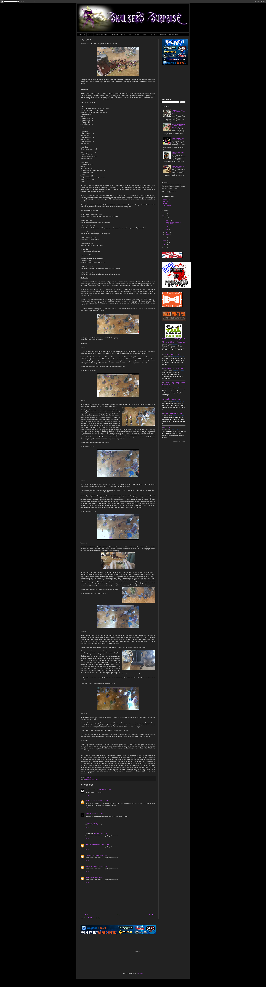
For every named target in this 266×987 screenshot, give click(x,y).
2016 (165, 216)
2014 (165, 240)
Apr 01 (168, 226)
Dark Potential (167, 205)
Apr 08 (168, 220)
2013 (165, 242)
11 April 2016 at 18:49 (102, 801)
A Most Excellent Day (171, 354)
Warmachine (166, 199)
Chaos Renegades (134, 34)
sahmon (88, 866)
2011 (165, 247)
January (167, 234)
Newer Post (84, 915)
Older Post (152, 915)
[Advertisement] (175, 82)
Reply (87, 795)
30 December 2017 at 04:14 (99, 866)
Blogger (140, 973)
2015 (165, 237)
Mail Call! (166, 428)
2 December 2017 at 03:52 (101, 844)
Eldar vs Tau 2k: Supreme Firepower (173, 222)
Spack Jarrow (90, 844)
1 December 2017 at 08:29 (100, 833)
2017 (165, 213)
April (166, 218)
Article (90, 34)
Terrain (165, 203)
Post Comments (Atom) (94, 918)
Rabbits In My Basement (178, 356)
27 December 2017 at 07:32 (99, 855)
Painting (163, 34)
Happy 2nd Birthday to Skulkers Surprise (178, 138)
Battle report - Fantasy (117, 34)
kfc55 (87, 877)
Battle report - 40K (101, 34)
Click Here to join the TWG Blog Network (173, 339)
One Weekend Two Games (173, 368)
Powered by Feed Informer (179, 441)
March (167, 230)
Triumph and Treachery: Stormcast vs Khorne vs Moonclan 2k (178, 125)
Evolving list (153, 34)
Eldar (145, 34)
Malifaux (165, 201)
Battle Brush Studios (177, 344)
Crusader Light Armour (171, 399)
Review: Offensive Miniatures (174, 342)
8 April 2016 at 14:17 (105, 790)
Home (118, 915)
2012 (165, 245)
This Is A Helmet (90, 801)
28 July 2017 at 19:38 (98, 813)
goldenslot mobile (92, 823)
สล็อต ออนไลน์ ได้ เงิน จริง (94, 825)
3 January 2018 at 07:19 (96, 877)
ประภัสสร (88, 855)
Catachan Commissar (92, 790)
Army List (82, 34)
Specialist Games (174, 34)
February (167, 232)
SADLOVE (89, 813)
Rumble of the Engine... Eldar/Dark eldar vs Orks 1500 (178, 112)
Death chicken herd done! (172, 413)
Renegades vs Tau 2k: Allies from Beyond (178, 166)
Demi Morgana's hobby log (178, 415)
